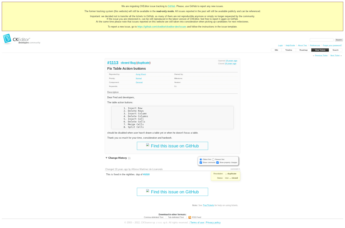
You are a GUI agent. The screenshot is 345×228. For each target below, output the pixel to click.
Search (336, 50)
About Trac (302, 45)
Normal (139, 78)
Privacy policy (213, 222)
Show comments (209, 162)
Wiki (276, 50)
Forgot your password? (332, 45)
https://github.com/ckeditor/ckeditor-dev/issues (161, 26)
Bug (133, 62)
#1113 (112, 62)
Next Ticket (335, 55)
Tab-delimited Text (176, 217)
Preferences (315, 45)
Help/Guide (290, 45)
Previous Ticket (321, 55)
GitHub (171, 6)
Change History (119, 158)
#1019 (146, 174)
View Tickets (320, 50)
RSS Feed (196, 217)
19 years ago (231, 61)
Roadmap (304, 50)
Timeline (288, 50)
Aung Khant (141, 74)
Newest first (219, 159)
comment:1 (235, 169)
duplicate (143, 62)
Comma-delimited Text (153, 217)
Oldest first (207, 159)
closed (125, 62)
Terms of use (197, 222)
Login (280, 45)
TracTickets (208, 205)
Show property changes (228, 162)
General (139, 82)
